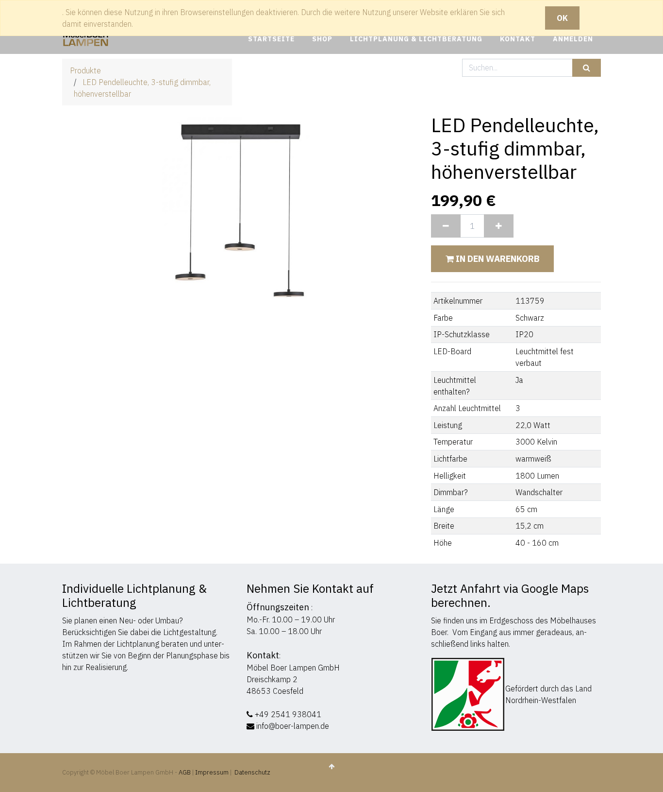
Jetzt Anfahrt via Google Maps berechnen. (510, 595)
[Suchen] (586, 68)
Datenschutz (252, 772)
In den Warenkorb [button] (496, 258)
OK (562, 18)
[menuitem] (271, 39)
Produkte (85, 70)
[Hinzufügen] (499, 226)
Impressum (212, 772)
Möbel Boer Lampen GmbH (293, 667)
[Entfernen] (446, 226)
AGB (185, 772)
